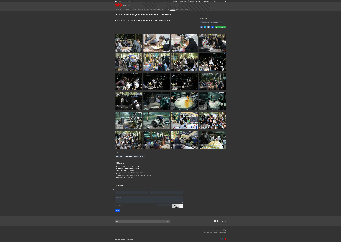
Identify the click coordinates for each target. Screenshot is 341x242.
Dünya (139, 9)
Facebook (191, 1)
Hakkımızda (211, 230)
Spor (163, 9)
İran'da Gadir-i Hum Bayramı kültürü (125, 177)
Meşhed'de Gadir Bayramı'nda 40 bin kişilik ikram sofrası (143, 14)
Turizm (167, 9)
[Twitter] (223, 221)
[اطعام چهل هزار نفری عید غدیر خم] (128, 43)
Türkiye (127, 9)
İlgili (225, 230)
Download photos (221, 27)
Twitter (199, 1)
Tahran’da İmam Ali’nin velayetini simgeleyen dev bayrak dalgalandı (133, 175)
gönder (117, 210)
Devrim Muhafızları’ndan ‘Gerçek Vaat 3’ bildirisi (128, 168)
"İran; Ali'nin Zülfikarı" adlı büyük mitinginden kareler (129, 172)
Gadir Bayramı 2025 (139, 156)
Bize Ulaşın (219, 230)
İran (123, 9)
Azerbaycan (133, 9)
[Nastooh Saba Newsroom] (220, 239)
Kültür (154, 9)
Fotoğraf (173, 9)
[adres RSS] (217, 221)
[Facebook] (220, 221)
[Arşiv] (215, 221)
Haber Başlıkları (184, 9)
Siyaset (144, 9)
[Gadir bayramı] (128, 101)
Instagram (206, 1)
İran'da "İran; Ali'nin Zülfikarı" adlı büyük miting (128, 166)
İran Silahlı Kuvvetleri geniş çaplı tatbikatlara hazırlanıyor (131, 174)
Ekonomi (149, 9)
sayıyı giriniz (118, 205)
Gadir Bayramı (128, 156)
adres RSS (183, 1)
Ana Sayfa (118, 9)
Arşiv (176, 1)
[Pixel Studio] (224, 239)
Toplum (159, 9)
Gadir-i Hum (119, 156)
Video (177, 9)
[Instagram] (225, 221)
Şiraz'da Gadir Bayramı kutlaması (125, 170)
